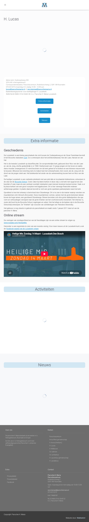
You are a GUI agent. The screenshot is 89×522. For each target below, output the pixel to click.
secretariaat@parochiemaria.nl (39, 89)
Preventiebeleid (12, 479)
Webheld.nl (81, 518)
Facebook (10, 482)
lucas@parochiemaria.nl (15, 89)
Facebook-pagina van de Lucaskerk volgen (22, 229)
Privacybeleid (11, 476)
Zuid (25, 158)
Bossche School (21, 182)
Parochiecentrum (55, 436)
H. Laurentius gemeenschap (58, 458)
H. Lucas (52, 446)
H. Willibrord (53, 449)
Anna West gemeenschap (58, 439)
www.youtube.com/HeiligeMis (15, 223)
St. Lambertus (54, 455)
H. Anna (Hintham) (55, 442)
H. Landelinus (54, 461)
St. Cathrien (53, 452)
